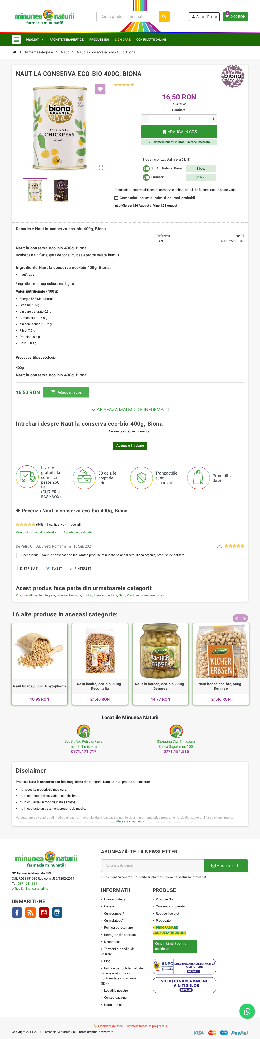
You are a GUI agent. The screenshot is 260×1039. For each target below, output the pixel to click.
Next (244, 618)
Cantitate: (179, 110)
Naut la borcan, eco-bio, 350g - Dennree (160, 686)
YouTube (44, 912)
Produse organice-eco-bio (145, 595)
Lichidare (123, 39)
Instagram (57, 912)
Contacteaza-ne (115, 997)
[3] (124, 85)
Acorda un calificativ (77, 532)
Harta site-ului (114, 1005)
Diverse (62, 595)
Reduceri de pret (167, 913)
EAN (160, 241)
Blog (107, 961)
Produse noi (99, 39)
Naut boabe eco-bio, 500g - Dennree (220, 686)
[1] (116, 85)
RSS (30, 912)
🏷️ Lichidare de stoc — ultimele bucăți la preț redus (130, 1026)
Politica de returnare (118, 927)
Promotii (75, 595)
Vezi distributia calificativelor (36, 532)
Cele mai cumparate (170, 906)
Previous (236, 618)
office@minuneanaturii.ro (30, 888)
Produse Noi (164, 899)
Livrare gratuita (114, 899)
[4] (128, 85)
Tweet (56, 568)
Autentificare (204, 16)
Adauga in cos (66, 392)
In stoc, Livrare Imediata (100, 595)
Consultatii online (151, 39)
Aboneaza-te (228, 865)
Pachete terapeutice (67, 39)
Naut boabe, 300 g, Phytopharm (39, 686)
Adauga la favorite (100, 89)
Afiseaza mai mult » (130, 821)
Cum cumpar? (114, 913)
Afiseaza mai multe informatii (132, 409)
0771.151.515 (176, 751)
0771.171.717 (83, 751)
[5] (132, 85)
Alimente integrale (42, 595)
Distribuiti (29, 568)
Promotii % (35, 39)
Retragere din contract (120, 935)
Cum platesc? (114, 920)
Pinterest (82, 568)
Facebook (17, 912)
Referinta (163, 236)
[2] (120, 85)
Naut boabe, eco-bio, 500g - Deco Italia (100, 686)
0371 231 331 (27, 883)
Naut (122, 595)
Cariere (109, 906)
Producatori (164, 920)
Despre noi (112, 942)
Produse (22, 595)
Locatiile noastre (116, 990)
